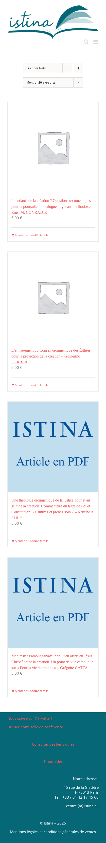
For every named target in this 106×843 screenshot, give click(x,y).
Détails (43, 235)
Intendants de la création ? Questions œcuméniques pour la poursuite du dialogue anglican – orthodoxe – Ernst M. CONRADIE (52, 206)
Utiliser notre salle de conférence (35, 726)
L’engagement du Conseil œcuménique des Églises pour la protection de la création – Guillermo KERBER (50, 356)
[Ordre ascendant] (78, 68)
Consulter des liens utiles (53, 744)
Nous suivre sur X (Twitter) (29, 718)
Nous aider (53, 761)
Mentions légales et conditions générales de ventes (53, 831)
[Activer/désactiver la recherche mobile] (86, 41)
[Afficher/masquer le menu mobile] (96, 41)
